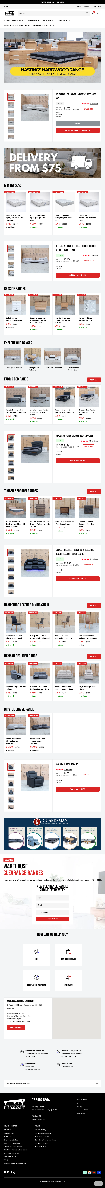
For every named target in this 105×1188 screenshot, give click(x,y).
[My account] (97, 13)
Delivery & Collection (42, 25)
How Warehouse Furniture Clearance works (18, 1083)
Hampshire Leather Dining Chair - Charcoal (40, 637)
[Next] (101, 212)
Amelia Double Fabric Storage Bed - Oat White (39, 412)
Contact (87, 6)
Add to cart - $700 (78, 460)
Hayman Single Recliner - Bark (88, 688)
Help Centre (9, 1133)
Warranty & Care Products (15, 25)
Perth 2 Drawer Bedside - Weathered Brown (64, 523)
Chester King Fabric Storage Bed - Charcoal (64, 411)
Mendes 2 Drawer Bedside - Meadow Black (86, 524)
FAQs (79, 6)
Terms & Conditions (43, 1133)
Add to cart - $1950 (77, 275)
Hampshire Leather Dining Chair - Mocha (63, 637)
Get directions (16, 1027)
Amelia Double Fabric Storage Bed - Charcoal (16, 411)
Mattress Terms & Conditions (16, 1150)
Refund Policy (40, 1146)
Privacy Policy (40, 1130)
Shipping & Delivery (12, 1140)
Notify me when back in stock (77, 130)
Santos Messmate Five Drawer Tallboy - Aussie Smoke (40, 524)
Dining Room (62, 20)
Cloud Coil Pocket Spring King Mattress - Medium (64, 217)
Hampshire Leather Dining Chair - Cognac (88, 637)
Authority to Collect (12, 1143)
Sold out (77, 123)
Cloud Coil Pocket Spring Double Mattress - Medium (15, 217)
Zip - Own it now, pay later (45, 1140)
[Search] (87, 13)
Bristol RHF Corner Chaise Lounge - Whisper (13, 741)
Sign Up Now (52, 919)
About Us (97, 6)
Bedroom (47, 20)
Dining (79, 1106)
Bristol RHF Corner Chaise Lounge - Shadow (37, 741)
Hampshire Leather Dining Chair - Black (14, 637)
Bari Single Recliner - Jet (67, 764)
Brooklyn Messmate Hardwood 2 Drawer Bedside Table (38, 320)
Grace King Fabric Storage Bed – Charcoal (74, 435)
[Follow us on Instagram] (8, 1172)
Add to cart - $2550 (77, 579)
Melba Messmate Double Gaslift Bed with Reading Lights (15, 524)
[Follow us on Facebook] (5, 1172)
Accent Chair (82, 1110)
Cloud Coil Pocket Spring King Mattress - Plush (88, 217)
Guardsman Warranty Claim (15, 1163)
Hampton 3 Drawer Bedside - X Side (86, 319)
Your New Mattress (11, 1153)
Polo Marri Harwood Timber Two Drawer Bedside (62, 320)
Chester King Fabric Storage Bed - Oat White (87, 412)
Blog (6, 6)
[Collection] (52, 57)
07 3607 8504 (41, 1100)
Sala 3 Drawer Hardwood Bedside (14, 319)
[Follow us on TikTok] (11, 1172)
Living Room (32, 20)
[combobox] (51, 13)
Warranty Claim (10, 1156)
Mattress (81, 1113)
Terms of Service (42, 1143)
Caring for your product (13, 1146)
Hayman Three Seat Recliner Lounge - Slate (39, 688)
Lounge (80, 1103)
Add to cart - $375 (77, 789)
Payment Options (42, 1136)
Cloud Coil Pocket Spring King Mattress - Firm (39, 217)
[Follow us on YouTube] (14, 1172)
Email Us (7, 1136)
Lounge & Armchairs (12, 20)
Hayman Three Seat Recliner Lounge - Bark (64, 688)
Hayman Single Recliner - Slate (16, 688)
